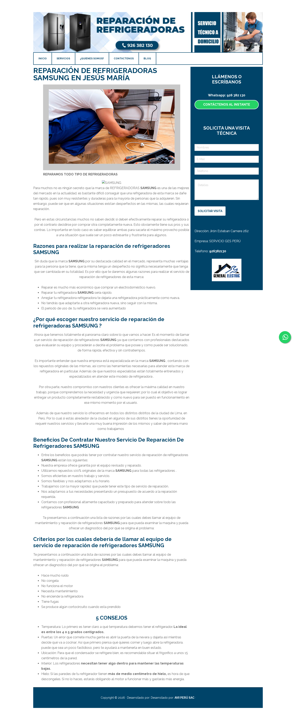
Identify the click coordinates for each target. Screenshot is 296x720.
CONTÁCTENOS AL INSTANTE (226, 104)
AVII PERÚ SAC (185, 697)
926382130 (217, 251)
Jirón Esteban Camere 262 (229, 231)
